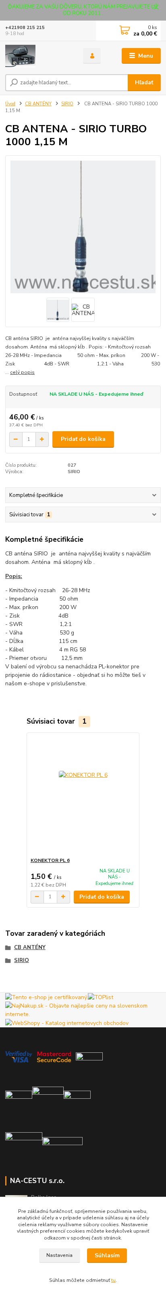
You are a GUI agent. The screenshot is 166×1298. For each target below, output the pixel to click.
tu (113, 1280)
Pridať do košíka (83, 439)
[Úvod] (37, 56)
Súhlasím (107, 1255)
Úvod (10, 104)
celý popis (22, 372)
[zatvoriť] (155, 8)
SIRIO (67, 104)
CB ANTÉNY (38, 104)
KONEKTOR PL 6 (50, 860)
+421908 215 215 (25, 28)
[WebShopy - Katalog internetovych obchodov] (67, 1023)
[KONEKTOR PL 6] (83, 795)
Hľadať (144, 82)
